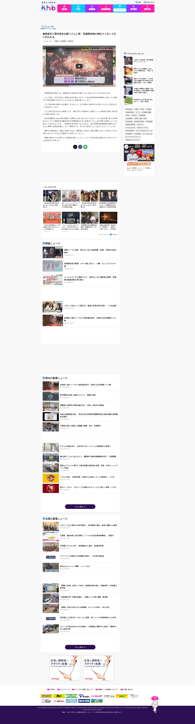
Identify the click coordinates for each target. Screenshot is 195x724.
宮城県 (63, 41)
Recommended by (104, 234)
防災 (128, 115)
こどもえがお (148, 134)
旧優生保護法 (146, 112)
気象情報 (142, 115)
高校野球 (129, 134)
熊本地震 (129, 109)
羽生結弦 (138, 134)
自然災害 (129, 121)
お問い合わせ (128, 689)
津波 (142, 109)
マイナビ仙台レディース (144, 130)
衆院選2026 (130, 112)
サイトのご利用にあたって (84, 689)
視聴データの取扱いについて (108, 689)
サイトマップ (64, 689)
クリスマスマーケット (133, 137)
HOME (52, 689)
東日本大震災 (139, 121)
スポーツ (141, 124)
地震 (136, 109)
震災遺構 (149, 121)
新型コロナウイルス (132, 140)
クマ (138, 112)
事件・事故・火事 (141, 118)
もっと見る (79, 506)
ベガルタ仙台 (130, 127)
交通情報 (129, 118)
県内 (57, 41)
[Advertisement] (80, 293)
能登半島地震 (130, 124)
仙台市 (70, 41)
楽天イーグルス (143, 127)
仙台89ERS (130, 130)
